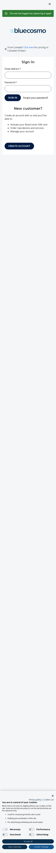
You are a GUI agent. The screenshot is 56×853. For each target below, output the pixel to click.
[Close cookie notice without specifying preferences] (53, 796)
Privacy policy (35, 799)
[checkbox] (5, 829)
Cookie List (49, 799)
